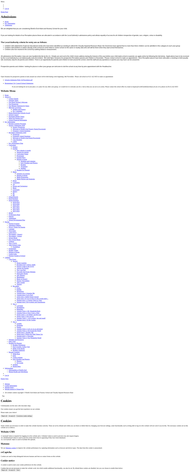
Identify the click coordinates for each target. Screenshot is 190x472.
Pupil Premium (13, 199)
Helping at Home (22, 175)
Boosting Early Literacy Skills (26, 265)
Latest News (13, 232)
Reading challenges (19, 350)
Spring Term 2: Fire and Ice (25, 316)
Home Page (4, 12)
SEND (11, 213)
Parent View (5, 379)
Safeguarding (9, 368)
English (15, 149)
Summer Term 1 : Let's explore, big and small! (31, 318)
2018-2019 (16, 202)
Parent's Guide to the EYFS (25, 266)
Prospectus (16, 134)
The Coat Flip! (21, 270)
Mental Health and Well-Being (18, 372)
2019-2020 (16, 204)
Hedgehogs (20, 291)
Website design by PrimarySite (14, 389)
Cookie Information (11, 386)
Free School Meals (14, 240)
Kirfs (14, 356)
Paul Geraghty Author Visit (21, 347)
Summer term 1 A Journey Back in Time (29, 300)
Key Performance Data (16, 143)
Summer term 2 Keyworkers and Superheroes (31, 302)
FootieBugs (16, 247)
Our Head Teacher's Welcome (18, 102)
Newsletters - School (15, 236)
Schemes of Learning (23, 174)
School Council (13, 115)
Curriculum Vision (22, 154)
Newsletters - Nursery (15, 234)
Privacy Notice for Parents (17, 227)
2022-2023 (16, 209)
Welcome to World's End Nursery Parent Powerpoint (29, 129)
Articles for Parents (23, 268)
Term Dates (12, 231)
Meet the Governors (15, 107)
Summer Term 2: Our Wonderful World (29, 338)
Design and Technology (20, 186)
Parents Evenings (14, 223)
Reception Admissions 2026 (17, 132)
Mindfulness (20, 277)
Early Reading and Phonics (29, 163)
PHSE (15, 181)
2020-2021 (16, 206)
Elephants (20, 325)
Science (15, 147)
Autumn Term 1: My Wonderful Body (28, 311)
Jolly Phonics (21, 275)
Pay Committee (17, 111)
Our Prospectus (13, 104)
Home (7, 22)
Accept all (12, 416)
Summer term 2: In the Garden (26, 320)
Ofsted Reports (13, 197)
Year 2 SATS (13, 243)
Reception (16, 286)
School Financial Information (18, 120)
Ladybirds (20, 306)
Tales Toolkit (21, 282)
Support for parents (23, 152)
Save (18, 470)
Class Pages (12, 259)
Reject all (4, 416)
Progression (20, 156)
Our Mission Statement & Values (19, 106)
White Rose (16, 354)
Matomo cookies (11, 448)
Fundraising (12, 248)
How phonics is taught (24, 150)
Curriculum (12, 145)
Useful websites (18, 357)
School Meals (13, 238)
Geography (16, 190)
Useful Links (13, 254)
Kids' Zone (12, 341)
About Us (8, 97)
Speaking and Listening (28, 161)
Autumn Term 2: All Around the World (29, 331)
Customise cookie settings (24, 416)
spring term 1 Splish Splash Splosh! (28, 297)
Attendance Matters (15, 225)
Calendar (11, 229)
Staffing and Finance (19, 109)
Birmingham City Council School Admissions (19, 83)
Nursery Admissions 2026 (17, 125)
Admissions (8, 25)
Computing (16, 182)
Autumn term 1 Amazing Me (26, 293)
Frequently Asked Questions (21, 136)
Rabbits (19, 290)
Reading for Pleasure (23, 170)
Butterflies (20, 309)
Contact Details (13, 99)
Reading (23, 165)
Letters (15, 141)
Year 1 (15, 304)
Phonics (19, 361)
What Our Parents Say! (16, 118)
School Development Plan (17, 220)
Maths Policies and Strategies (26, 179)
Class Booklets (17, 140)
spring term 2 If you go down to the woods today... (32, 298)
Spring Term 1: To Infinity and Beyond (29, 315)
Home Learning (22, 263)
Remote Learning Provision (17, 124)
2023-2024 (16, 211)
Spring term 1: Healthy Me (25, 332)
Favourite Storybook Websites (26, 272)
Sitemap (7, 384)
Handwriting (17, 366)
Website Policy (9, 387)
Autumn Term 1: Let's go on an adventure (30, 329)
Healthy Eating (13, 250)
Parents (7, 222)
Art (14, 184)
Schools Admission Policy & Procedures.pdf (18, 80)
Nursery (15, 261)
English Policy (21, 157)
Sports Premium (14, 200)
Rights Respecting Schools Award (19, 113)
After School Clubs (15, 245)
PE (14, 193)
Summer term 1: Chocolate (25, 336)
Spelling (23, 168)
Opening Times (13, 100)
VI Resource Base (14, 215)
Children (7, 257)
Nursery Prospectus (19, 127)
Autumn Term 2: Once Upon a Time (28, 313)
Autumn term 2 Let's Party (25, 295)
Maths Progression (22, 177)
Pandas (19, 327)
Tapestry (19, 284)
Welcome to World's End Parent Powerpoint (26, 138)
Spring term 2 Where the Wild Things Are (30, 334)
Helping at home (22, 159)
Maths (15, 172)
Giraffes (19, 323)
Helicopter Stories (22, 273)
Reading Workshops (19, 345)
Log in (7, 8)
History (15, 191)
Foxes (18, 288)
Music (15, 188)
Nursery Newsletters (23, 281)
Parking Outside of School (17, 256)
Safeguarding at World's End (18, 370)
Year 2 (15, 322)
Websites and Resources (16, 340)
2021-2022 (16, 207)
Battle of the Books (19, 348)
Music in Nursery (22, 279)
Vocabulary (24, 166)
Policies (11, 216)
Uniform (11, 241)
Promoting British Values (16, 116)
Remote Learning (14, 352)
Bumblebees (20, 307)
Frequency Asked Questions (21, 131)
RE (14, 195)
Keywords (20, 363)
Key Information (10, 23)
